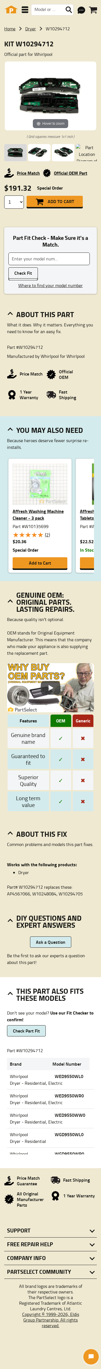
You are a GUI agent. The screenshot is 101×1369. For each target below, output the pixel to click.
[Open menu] (25, 9)
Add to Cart (61, 201)
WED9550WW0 (70, 1115)
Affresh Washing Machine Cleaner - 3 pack (38, 514)
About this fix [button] (41, 834)
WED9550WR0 (69, 1095)
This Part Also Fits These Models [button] (50, 994)
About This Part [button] (45, 314)
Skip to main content (51, 47)
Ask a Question (50, 942)
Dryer (30, 28)
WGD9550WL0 (69, 1134)
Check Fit (23, 273)
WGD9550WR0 (69, 1153)
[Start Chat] (91, 1357)
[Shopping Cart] (93, 10)
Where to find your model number (50, 285)
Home (9, 28)
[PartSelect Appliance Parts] (11, 9)
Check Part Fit (26, 1030)
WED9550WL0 (69, 1076)
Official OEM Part (70, 173)
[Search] (69, 10)
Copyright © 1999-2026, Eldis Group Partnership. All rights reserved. (50, 1320)
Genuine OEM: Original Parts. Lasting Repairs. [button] (45, 602)
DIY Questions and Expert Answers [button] (49, 921)
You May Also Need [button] (49, 430)
